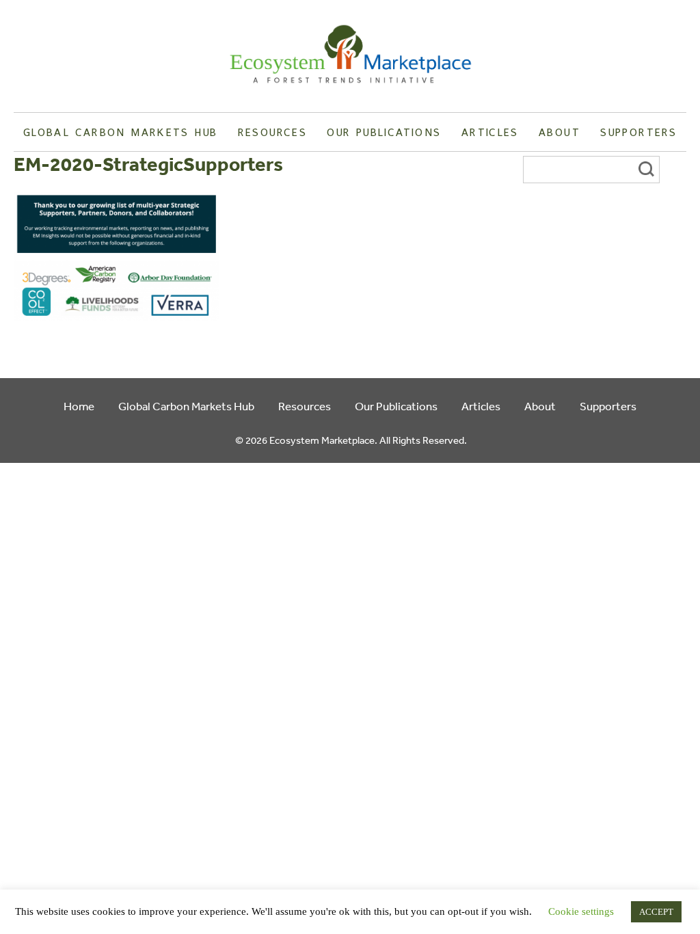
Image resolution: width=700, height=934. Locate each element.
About (559, 132)
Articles (490, 132)
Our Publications (384, 132)
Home (79, 406)
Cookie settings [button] (581, 911)
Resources (272, 132)
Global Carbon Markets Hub (120, 132)
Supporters (638, 132)
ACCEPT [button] (656, 912)
